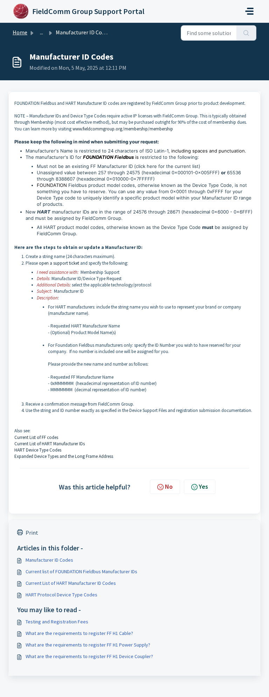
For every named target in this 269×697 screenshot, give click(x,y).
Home (20, 32)
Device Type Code (181, 227)
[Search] (246, 33)
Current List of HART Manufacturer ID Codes (71, 583)
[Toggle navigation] (249, 11)
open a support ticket (59, 263)
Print (32, 532)
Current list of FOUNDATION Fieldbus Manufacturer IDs (81, 571)
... (41, 32)
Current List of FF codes (36, 437)
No (169, 486)
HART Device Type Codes (37, 450)
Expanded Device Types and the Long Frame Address (63, 456)
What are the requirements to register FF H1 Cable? (79, 633)
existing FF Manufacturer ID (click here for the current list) (136, 166)
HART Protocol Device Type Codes (61, 594)
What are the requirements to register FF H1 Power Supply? (88, 645)
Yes (203, 486)
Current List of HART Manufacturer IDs (49, 444)
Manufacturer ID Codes (49, 560)
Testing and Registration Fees (57, 621)
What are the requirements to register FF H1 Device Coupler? (89, 656)
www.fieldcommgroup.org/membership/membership (123, 129)
